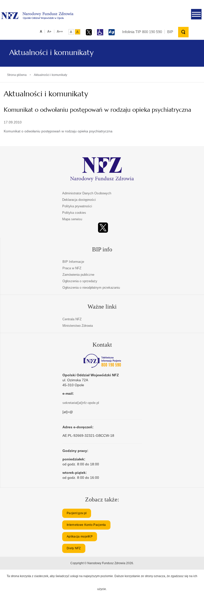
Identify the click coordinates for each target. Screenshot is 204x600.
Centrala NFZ (72, 319)
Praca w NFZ (71, 268)
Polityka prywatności (77, 206)
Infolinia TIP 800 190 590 (142, 32)
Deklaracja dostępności (79, 200)
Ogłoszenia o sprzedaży (79, 281)
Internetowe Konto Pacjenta (86, 525)
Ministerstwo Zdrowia (77, 325)
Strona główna (17, 75)
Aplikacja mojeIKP (80, 536)
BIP (170, 32)
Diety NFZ (74, 548)
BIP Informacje (73, 262)
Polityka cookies (74, 213)
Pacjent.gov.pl (77, 513)
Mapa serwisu (72, 219)
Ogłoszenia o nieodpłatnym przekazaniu (91, 287)
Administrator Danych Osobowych (86, 193)
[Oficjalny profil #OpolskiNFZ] (103, 227)
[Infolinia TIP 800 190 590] (102, 361)
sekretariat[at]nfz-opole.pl (80, 403)
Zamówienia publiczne (78, 274)
